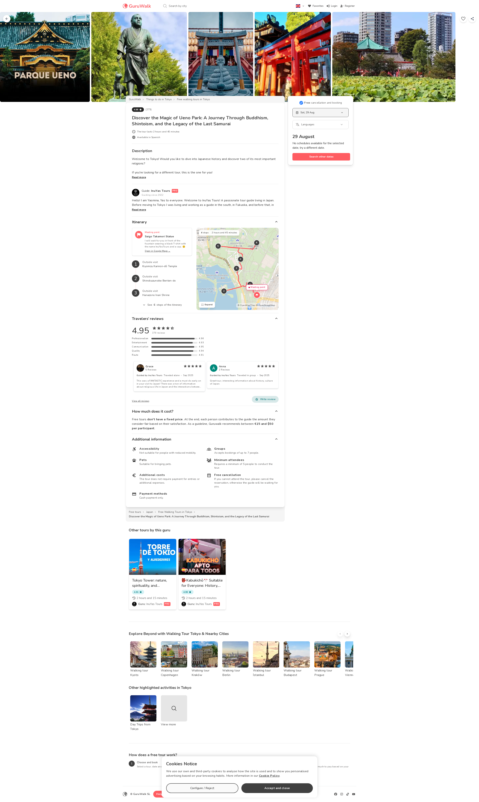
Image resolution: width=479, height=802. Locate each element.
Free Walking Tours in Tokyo (175, 512)
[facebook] (335, 794)
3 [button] (236, 268)
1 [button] (250, 284)
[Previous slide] (9, 57)
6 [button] (256, 242)
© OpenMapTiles (246, 305)
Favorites (318, 6)
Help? (160, 794)
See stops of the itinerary (164, 305)
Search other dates (321, 156)
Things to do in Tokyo (159, 99)
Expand (209, 304)
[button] (257, 295)
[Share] (472, 18)
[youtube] (353, 794)
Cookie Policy (269, 776)
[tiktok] (347, 794)
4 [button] (240, 259)
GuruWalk (135, 99)
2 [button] (224, 291)
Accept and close (277, 788)
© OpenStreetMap (265, 305)
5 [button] (218, 246)
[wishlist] (463, 18)
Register (350, 6)
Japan (149, 512)
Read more (139, 177)
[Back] (6, 18)
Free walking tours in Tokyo (193, 99)
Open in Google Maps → (157, 251)
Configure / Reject (202, 788)
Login (334, 6)
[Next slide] (470, 57)
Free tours (135, 512)
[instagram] (341, 794)
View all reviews (140, 401)
